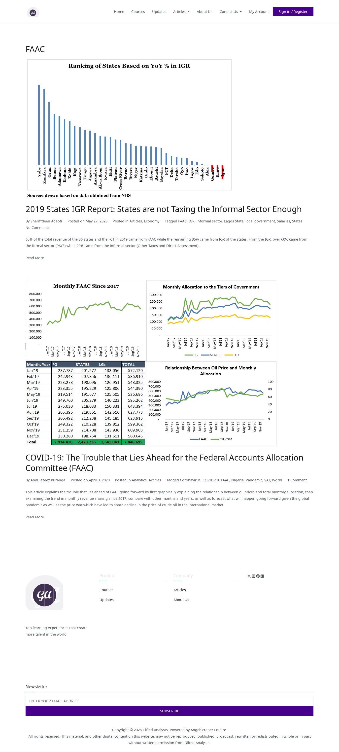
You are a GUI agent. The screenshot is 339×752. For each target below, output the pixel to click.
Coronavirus (190, 480)
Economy (151, 221)
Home (119, 11)
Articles (179, 11)
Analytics (139, 480)
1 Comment (297, 480)
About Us (204, 11)
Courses (138, 11)
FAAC (182, 221)
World (277, 480)
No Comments (38, 227)
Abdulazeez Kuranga (48, 480)
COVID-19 (211, 480)
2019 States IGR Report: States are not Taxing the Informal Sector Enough (164, 208)
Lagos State (233, 221)
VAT (267, 480)
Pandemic (254, 480)
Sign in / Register (293, 11)
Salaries (283, 221)
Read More (35, 257)
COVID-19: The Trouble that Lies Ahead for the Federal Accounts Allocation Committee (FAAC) (165, 462)
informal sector (209, 221)
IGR (192, 221)
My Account (259, 11)
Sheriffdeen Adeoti (46, 221)
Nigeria (237, 480)
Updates (159, 11)
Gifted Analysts (155, 729)
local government (260, 221)
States (297, 221)
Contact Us (229, 11)
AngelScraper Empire (209, 729)
